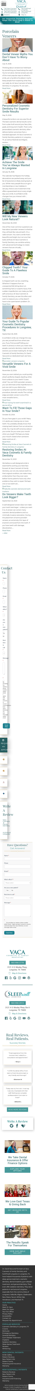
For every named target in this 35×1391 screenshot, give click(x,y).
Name (4, 579)
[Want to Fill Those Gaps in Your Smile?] (17, 405)
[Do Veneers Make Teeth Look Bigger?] (17, 491)
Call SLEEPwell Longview (26, 9)
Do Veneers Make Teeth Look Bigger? (16, 495)
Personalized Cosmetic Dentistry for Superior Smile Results (16, 108)
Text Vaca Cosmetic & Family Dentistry (10, 12)
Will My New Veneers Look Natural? (15, 217)
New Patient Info (8, 1359)
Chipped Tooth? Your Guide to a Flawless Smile (15, 270)
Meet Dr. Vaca (7, 1307)
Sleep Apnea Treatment (11, 1344)
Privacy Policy (7, 1314)
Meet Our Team (8, 1309)
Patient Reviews (8, 1357)
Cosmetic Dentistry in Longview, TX (15, 1327)
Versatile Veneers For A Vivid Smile (16, 365)
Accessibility (6, 1316)
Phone (4, 588)
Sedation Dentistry (9, 1342)
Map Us (23, 15)
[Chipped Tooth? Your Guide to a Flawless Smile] (17, 265)
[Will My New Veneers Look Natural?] (17, 213)
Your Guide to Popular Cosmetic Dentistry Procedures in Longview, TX (16, 326)
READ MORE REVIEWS (17, 1109)
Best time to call (4, 645)
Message (4, 659)
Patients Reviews (8, 1372)
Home (4, 1305)
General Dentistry (8, 1335)
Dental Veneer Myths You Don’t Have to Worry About (17, 57)
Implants (5, 1340)
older (4, 533)
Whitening (6, 1349)
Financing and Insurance (11, 1364)
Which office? (4, 609)
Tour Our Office (8, 1312)
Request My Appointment (12, 1320)
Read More (6, 88)
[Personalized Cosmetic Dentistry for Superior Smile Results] (17, 103)
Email (4, 597)
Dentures (5, 1331)
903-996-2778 (17, 962)
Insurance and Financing (11, 1379)
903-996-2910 (17, 1003)
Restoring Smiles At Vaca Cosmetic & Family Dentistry (17, 452)
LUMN (23, 1387)
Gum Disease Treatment (11, 1338)
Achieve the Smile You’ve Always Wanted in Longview (16, 165)
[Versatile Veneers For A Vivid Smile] (13, 361)
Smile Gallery (7, 1355)
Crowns (5, 1329)
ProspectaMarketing (24, 1389)
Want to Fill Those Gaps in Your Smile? (17, 409)
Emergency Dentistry (10, 1333)
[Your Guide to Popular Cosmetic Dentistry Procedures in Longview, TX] (17, 319)
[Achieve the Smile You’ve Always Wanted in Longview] (17, 159)
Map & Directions (19, 973)
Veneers (5, 1346)
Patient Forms (7, 1361)
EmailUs (7, 15)
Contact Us (6, 1318)
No (3, 636)
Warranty (5, 1366)
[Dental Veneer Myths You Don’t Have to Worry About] (17, 51)
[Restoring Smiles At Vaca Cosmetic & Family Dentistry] (17, 447)
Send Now (6, 725)
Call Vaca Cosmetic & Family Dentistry (10, 9)
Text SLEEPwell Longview (26, 12)
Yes (4, 633)
